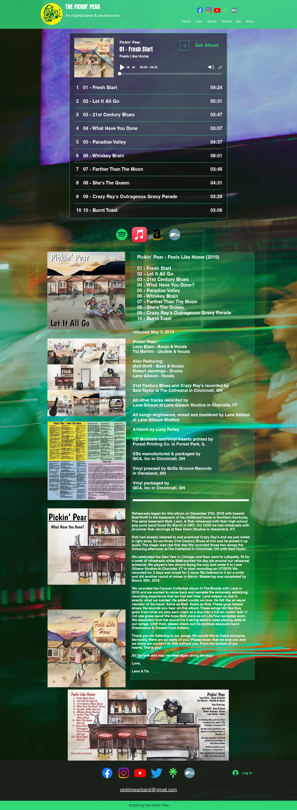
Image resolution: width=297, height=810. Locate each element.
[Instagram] (209, 10)
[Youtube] (217, 10)
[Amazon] (157, 234)
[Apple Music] (139, 234)
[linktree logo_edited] (226, 10)
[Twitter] (157, 773)
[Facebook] (200, 10)
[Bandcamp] (234, 10)
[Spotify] (121, 234)
